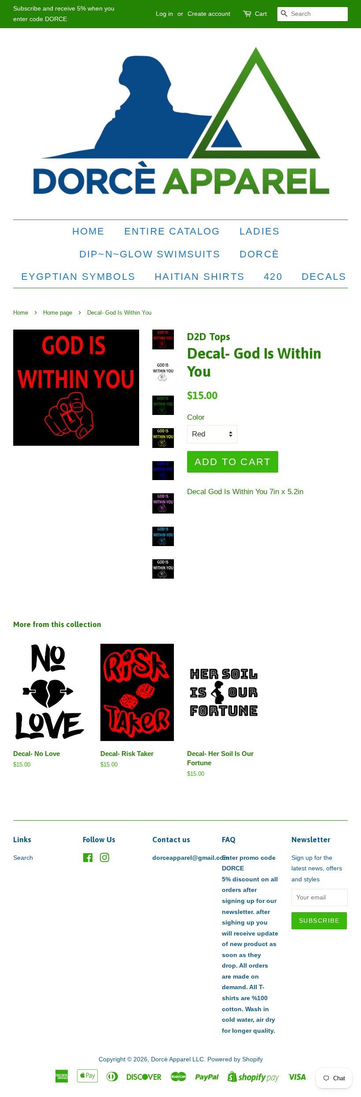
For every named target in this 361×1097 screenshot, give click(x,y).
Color (196, 417)
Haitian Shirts (200, 276)
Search (23, 857)
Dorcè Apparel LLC (177, 1059)
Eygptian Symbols (78, 276)
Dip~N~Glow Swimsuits (150, 254)
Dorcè (259, 254)
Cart (261, 13)
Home (88, 231)
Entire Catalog (172, 231)
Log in (164, 13)
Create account (209, 13)
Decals (324, 276)
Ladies (259, 231)
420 (273, 276)
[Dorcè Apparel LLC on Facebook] (88, 859)
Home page (57, 312)
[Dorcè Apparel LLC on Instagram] (104, 859)
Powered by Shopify (235, 1059)
